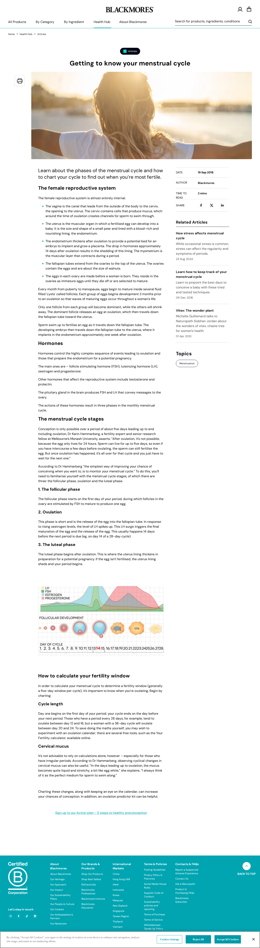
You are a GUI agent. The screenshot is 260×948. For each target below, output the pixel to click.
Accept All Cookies (227, 939)
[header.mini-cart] (249, 9)
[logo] (130, 9)
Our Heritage (57, 879)
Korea (116, 895)
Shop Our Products (92, 874)
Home (11, 34)
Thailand (118, 921)
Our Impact (56, 889)
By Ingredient (74, 22)
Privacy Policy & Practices (153, 876)
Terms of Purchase (154, 914)
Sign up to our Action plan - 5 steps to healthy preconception (101, 813)
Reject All (198, 939)
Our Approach (58, 884)
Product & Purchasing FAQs (184, 891)
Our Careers (57, 909)
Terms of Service (153, 919)
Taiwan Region (121, 916)
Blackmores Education (88, 905)
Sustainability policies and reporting (152, 905)
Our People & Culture (62, 904)
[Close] (253, 939)
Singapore (118, 911)
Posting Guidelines (154, 869)
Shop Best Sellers (91, 879)
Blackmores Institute (93, 898)
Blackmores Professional (88, 891)
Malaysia (118, 900)
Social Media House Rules (155, 885)
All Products (17, 22)
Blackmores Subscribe (181, 900)
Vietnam (117, 926)
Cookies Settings (169, 939)
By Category (45, 22)
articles (41, 34)
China (116, 874)
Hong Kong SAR (121, 879)
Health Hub (102, 22)
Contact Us (181, 878)
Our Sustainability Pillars (60, 897)
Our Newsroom (58, 923)
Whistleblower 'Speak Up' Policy (153, 926)
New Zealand (120, 905)
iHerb (116, 884)
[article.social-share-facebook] (201, 205)
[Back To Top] (247, 866)
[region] (130, 939)
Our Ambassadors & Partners (61, 916)
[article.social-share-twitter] (211, 205)
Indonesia (118, 889)
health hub (26, 34)
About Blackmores (133, 22)
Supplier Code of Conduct (153, 894)
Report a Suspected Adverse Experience (186, 871)
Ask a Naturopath (185, 884)
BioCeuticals (88, 884)
